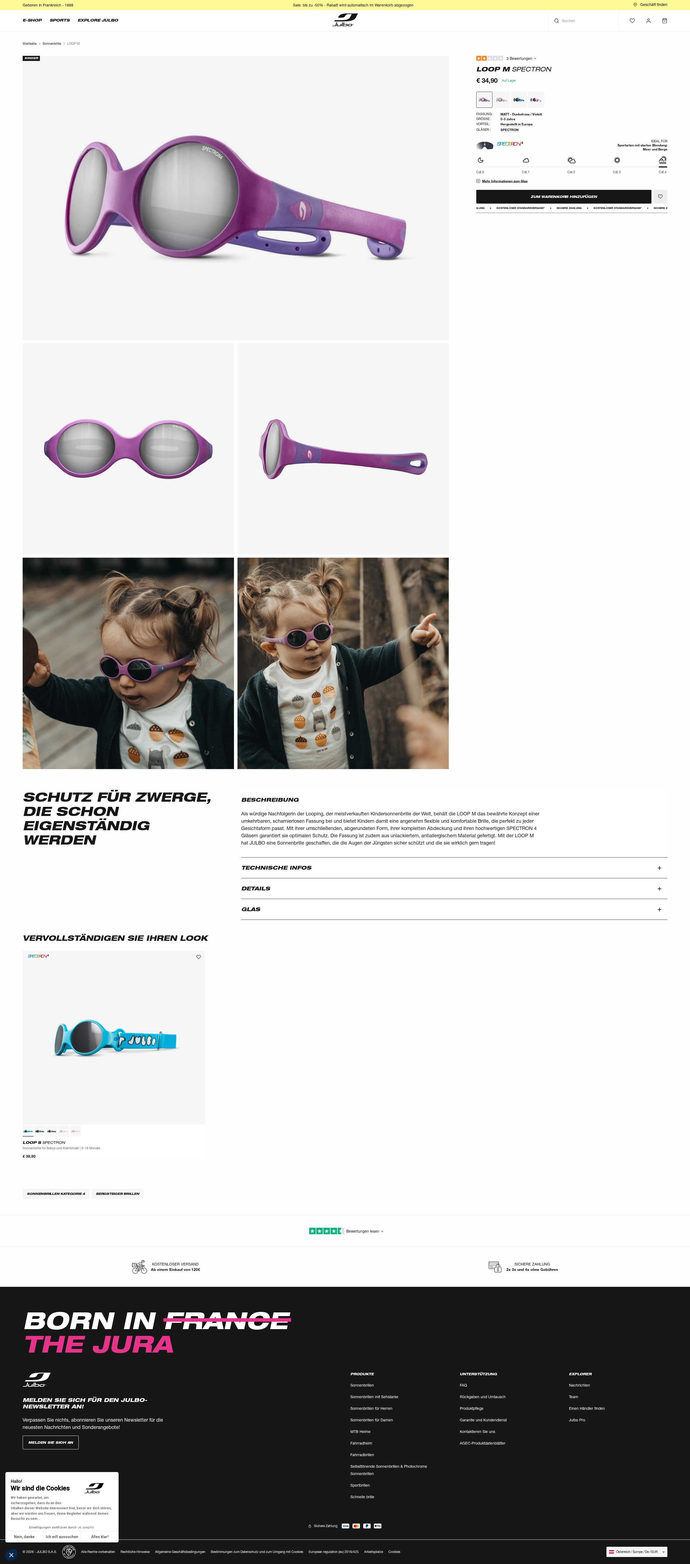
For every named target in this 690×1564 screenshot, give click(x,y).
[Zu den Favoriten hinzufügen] (660, 197)
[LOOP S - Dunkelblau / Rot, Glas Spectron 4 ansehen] (39, 1131)
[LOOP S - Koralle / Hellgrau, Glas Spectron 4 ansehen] (75, 1131)
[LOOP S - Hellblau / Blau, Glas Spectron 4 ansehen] (28, 1131)
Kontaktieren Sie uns (477, 1431)
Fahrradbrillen (362, 1454)
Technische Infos (276, 867)
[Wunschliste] (632, 20)
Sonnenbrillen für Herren (371, 1408)
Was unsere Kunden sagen (572, 58)
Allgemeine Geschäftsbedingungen (180, 1552)
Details (255, 888)
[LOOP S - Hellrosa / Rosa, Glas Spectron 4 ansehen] (63, 1131)
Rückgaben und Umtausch (483, 1396)
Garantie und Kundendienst (483, 1420)
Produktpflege (472, 1408)
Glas (250, 909)
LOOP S (44, 1142)
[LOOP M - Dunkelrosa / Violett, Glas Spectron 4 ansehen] (484, 100)
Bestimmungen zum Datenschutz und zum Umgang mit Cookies (257, 1552)
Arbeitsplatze (373, 1552)
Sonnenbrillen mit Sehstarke (374, 1396)
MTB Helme (360, 1431)
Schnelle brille (362, 1496)
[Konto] (648, 20)
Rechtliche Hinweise (135, 1552)
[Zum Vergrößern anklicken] (235, 198)
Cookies (394, 1552)
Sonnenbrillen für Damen (371, 1420)
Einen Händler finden (587, 1408)
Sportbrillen (360, 1485)
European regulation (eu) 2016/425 (334, 1552)
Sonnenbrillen (362, 1385)
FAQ (463, 1385)
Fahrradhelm (361, 1443)
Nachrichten (579, 1385)
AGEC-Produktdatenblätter (482, 1443)
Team (573, 1396)
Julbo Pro (577, 1420)
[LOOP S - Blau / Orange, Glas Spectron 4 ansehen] (51, 1131)
